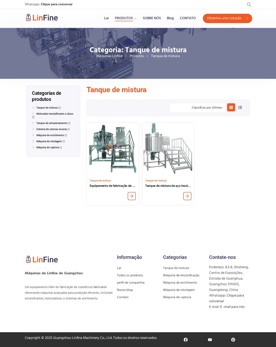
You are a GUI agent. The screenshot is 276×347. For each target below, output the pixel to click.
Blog (170, 18)
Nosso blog (125, 290)
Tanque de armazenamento (51, 123)
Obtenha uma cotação (224, 18)
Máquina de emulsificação (181, 275)
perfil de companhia (130, 282)
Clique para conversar (57, 4)
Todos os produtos (130, 275)
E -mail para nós (232, 307)
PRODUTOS (124, 18)
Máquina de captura (47, 147)
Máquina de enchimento (50, 135)
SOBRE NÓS (152, 18)
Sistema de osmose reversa (51, 129)
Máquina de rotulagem (49, 141)
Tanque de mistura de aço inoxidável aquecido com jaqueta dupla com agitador (168, 186)
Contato (123, 297)
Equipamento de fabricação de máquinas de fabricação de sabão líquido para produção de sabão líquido (113, 186)
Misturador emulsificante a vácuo (54, 114)
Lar (106, 18)
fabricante (100, 287)
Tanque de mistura (100, 181)
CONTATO (188, 18)
